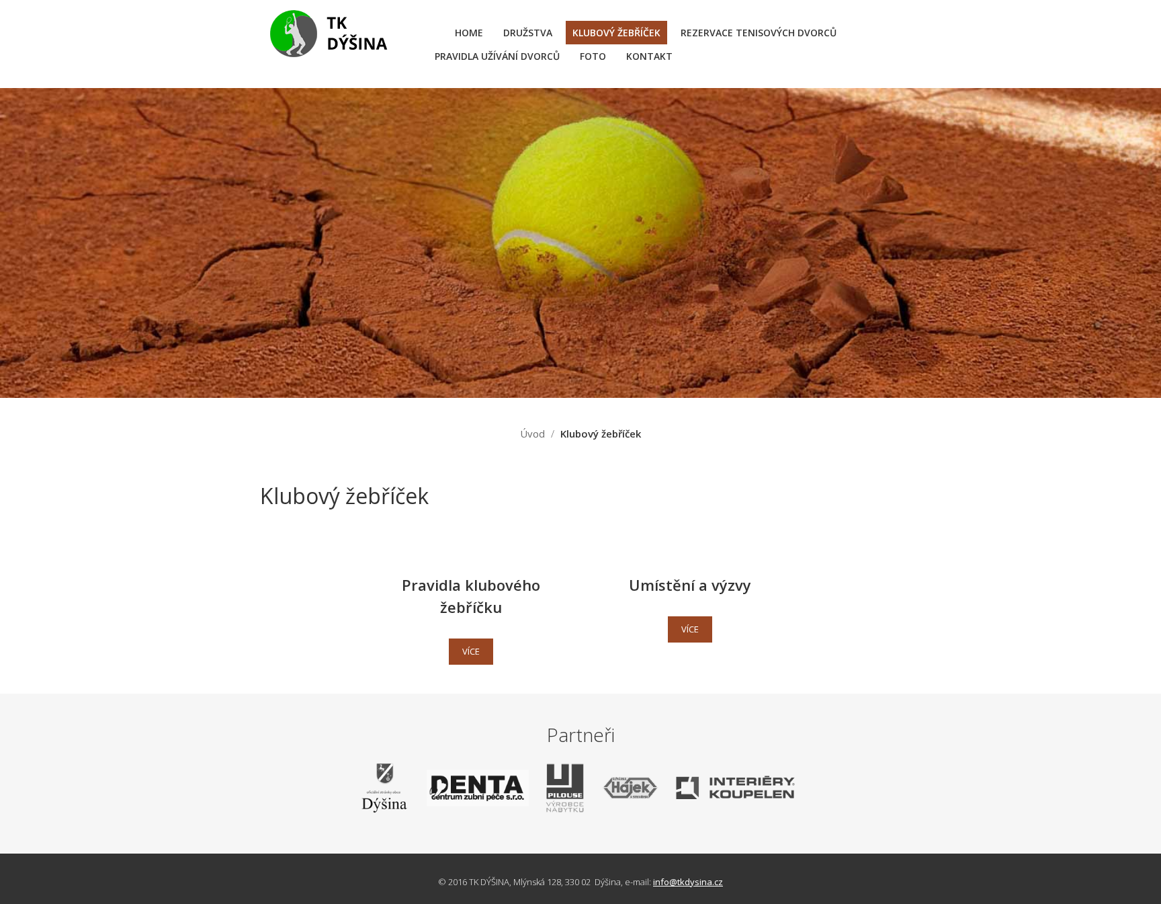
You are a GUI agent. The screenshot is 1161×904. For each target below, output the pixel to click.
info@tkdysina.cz (688, 882)
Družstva (527, 32)
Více (471, 651)
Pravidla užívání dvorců (497, 56)
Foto (593, 56)
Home (469, 32)
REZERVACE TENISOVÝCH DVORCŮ (758, 32)
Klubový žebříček (616, 32)
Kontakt (649, 56)
